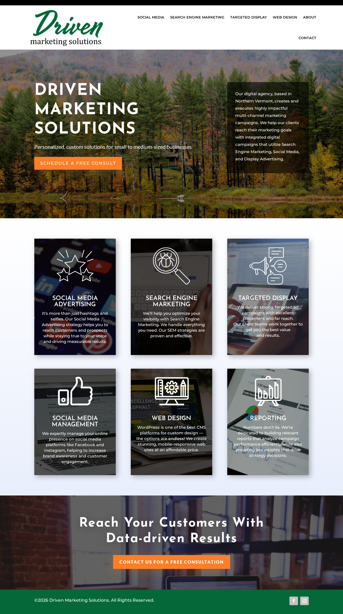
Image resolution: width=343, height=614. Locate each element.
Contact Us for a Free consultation (172, 561)
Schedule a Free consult (78, 163)
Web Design (285, 17)
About (309, 17)
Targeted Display (248, 17)
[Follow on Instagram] (304, 601)
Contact (307, 38)
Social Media (150, 17)
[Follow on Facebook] (293, 601)
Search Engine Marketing (197, 17)
